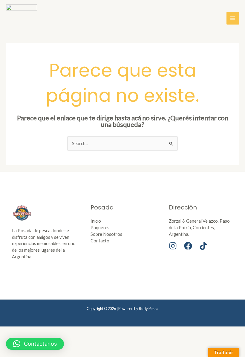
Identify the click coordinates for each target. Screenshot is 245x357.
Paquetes (100, 227)
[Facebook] (188, 246)
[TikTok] (203, 246)
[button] (35, 344)
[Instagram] (173, 246)
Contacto (100, 240)
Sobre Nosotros (106, 234)
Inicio (96, 221)
